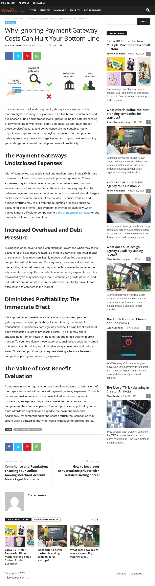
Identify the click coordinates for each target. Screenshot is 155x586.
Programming (93, 10)
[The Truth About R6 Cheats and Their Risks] (129, 345)
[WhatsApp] (37, 56)
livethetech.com (16, 577)
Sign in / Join (8, 2)
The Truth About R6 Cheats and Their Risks (126, 321)
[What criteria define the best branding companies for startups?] (52, 536)
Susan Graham (115, 122)
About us (24, 2)
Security (75, 10)
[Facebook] (9, 56)
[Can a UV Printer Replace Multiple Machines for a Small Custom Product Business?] (19, 536)
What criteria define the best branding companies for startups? (50, 555)
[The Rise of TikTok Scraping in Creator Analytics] (129, 414)
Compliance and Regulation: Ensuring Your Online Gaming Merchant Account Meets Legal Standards (26, 472)
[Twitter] (18, 56)
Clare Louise (15, 45)
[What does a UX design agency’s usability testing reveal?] (84, 536)
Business (45, 10)
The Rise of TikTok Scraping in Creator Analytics (128, 389)
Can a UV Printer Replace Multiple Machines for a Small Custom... (128, 45)
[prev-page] (93, 520)
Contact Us (39, 2)
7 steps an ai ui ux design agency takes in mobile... (125, 184)
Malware (60, 10)
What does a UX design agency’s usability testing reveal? (84, 553)
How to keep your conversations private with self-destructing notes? (78, 470)
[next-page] (97, 520)
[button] (147, 10)
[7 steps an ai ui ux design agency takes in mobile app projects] (129, 208)
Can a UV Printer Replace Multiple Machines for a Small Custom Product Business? (18, 556)
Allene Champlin (116, 53)
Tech (33, 10)
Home (7, 18)
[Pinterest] (27, 56)
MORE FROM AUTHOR (46, 519)
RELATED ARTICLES (18, 519)
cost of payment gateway (28, 429)
